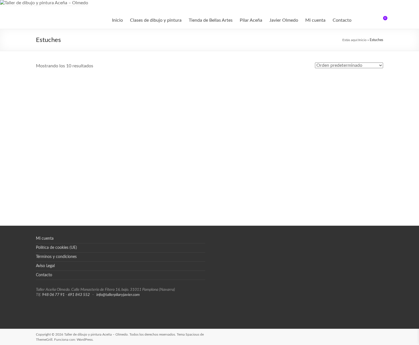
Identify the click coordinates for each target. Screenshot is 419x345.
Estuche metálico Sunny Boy (340, 85)
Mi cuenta (315, 20)
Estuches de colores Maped (340, 130)
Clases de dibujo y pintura (156, 20)
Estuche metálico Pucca (253, 85)
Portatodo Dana (79, 180)
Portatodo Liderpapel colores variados (166, 182)
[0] (381, 20)
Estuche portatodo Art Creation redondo (79, 133)
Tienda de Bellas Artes (211, 20)
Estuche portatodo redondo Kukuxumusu (166, 138)
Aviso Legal (45, 266)
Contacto (342, 20)
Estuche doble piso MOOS (166, 85)
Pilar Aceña (251, 20)
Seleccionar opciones (339, 151)
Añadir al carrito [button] (79, 109)
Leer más (172, 155)
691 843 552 (79, 295)
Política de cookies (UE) (56, 248)
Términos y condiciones (56, 257)
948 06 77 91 (53, 295)
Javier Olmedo (283, 20)
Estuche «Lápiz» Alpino (79, 85)
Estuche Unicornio (253, 130)
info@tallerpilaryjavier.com (118, 295)
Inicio (117, 20)
